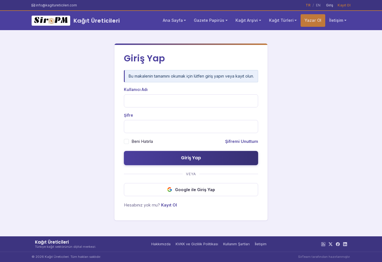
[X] (331, 244)
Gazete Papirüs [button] (209, 20)
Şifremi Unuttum (241, 141)
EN (318, 5)
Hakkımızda (161, 244)
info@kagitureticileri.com (56, 5)
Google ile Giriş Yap (195, 189)
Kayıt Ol (344, 5)
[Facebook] (338, 244)
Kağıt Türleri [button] (281, 20)
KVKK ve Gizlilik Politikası (197, 244)
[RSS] (323, 244)
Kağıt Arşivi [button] (246, 20)
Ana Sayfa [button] (173, 20)
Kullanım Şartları (236, 244)
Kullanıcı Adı (136, 89)
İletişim (261, 244)
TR (308, 5)
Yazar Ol (313, 20)
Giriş (329, 5)
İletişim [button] (336, 20)
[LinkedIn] (345, 244)
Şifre (128, 115)
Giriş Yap (191, 158)
